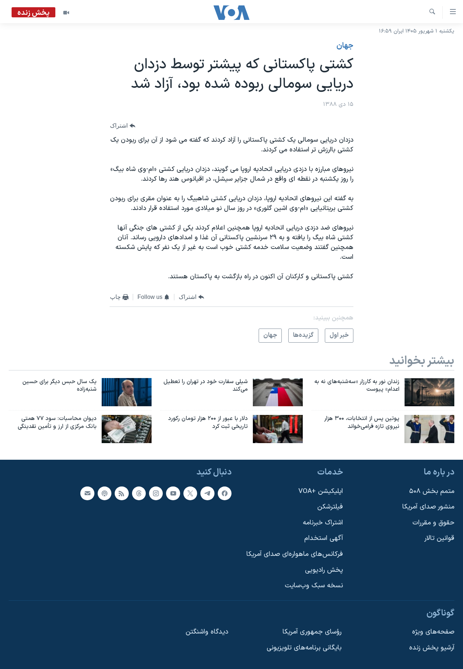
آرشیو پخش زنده (431, 648)
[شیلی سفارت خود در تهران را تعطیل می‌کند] (278, 392)
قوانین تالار (439, 538)
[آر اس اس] (121, 493)
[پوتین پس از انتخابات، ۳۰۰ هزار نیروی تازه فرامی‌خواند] (429, 429)
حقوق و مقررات (433, 523)
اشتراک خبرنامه (323, 523)
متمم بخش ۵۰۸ (431, 491)
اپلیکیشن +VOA (320, 491)
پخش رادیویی (324, 570)
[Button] (122, 126)
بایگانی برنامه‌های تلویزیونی (304, 648)
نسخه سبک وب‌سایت (314, 586)
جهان (344, 46)
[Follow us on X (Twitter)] (190, 493)
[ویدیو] (66, 12)
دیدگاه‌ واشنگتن (207, 632)
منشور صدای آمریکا (428, 507)
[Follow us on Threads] (139, 493)
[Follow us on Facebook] (225, 493)
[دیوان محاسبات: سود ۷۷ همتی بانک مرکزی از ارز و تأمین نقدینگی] (127, 429)
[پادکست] (104, 493)
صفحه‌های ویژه (433, 632)
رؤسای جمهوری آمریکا (312, 632)
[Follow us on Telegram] (207, 493)
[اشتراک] (87, 493)
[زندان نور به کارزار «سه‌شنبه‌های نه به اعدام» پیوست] (429, 392)
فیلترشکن (330, 507)
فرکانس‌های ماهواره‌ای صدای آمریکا (294, 554)
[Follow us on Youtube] (173, 493)
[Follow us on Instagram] (156, 493)
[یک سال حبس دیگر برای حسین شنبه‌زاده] (127, 392)
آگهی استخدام (323, 538)
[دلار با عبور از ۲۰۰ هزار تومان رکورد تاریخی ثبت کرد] (278, 429)
